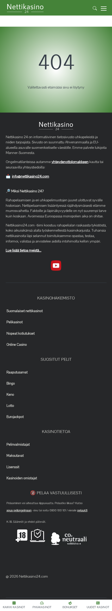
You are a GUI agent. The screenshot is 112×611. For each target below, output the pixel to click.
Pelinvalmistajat (18, 444)
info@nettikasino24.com (30, 176)
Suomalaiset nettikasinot (25, 311)
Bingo (11, 383)
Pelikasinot (15, 322)
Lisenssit (13, 467)
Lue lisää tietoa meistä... (23, 250)
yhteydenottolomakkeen (70, 161)
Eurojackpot (15, 417)
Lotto (10, 405)
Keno (10, 394)
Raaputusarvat (17, 372)
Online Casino (17, 344)
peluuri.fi (82, 510)
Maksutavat (15, 455)
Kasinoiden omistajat (22, 478)
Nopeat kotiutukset (21, 333)
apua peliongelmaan (19, 510)
